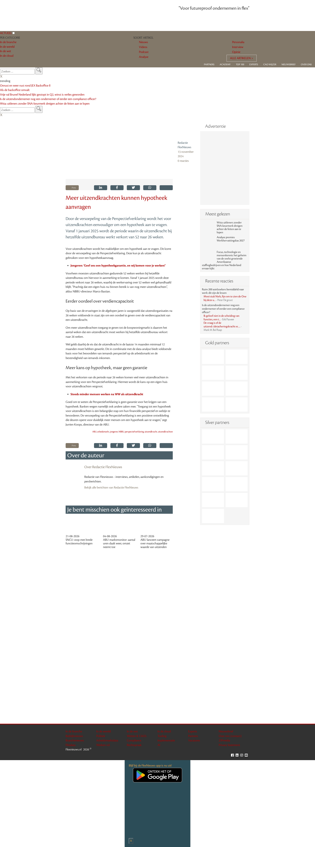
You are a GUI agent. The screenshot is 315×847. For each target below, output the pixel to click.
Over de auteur (85, 455)
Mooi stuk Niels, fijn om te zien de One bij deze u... (225, 298)
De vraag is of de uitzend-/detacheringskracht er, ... (223, 326)
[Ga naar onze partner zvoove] (237, 404)
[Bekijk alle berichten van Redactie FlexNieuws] (186, 130)
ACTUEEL (6, 33)
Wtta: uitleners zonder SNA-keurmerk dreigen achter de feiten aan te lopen (45, 104)
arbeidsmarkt (103, 431)
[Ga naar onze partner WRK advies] (213, 516)
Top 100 (240, 64)
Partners (209, 64)
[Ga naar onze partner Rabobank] (213, 484)
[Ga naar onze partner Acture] (237, 357)
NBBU (121, 431)
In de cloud (164, 731)
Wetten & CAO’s (137, 736)
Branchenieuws (75, 740)
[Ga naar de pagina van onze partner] (157, 569)
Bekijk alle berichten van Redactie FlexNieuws (111, 487)
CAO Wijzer (269, 64)
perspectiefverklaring (134, 431)
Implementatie (166, 740)
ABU (94, 431)
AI (159, 745)
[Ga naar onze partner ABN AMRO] (237, 484)
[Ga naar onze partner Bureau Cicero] (237, 388)
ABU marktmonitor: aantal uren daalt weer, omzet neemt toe (119, 543)
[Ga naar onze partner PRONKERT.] (213, 452)
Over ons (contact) (230, 736)
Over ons (306, 64)
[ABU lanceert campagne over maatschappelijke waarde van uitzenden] (156, 525)
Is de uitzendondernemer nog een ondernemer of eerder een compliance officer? (48, 99)
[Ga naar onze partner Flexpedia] (213, 388)
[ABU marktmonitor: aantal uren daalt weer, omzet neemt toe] (119, 525)
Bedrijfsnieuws (74, 736)
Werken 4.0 (103, 745)
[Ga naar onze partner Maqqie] (213, 468)
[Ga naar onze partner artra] (237, 468)
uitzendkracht (151, 431)
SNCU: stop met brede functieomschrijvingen (79, 541)
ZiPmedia (224, 740)
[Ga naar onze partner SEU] (237, 436)
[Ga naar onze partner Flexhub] (213, 436)
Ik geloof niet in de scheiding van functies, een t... (221, 317)
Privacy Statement (229, 745)
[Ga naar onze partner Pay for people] (237, 500)
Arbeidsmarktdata (107, 740)
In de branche (74, 731)
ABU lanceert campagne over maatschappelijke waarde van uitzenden (154, 543)
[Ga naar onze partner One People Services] (237, 373)
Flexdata (70, 745)
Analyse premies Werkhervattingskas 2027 (231, 239)
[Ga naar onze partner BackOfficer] (213, 373)
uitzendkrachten (165, 431)
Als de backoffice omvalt (15, 90)
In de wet (132, 731)
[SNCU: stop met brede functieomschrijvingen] (82, 525)
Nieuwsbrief (289, 64)
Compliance (134, 740)
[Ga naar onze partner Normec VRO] (237, 452)
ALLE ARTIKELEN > (241, 58)
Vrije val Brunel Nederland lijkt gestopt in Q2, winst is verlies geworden (42, 95)
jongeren (114, 431)
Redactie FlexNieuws (184, 145)
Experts (253, 64)
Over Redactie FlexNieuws (103, 467)
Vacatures (194, 740)
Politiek (100, 736)
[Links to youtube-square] (247, 755)
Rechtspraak (134, 745)
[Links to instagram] (242, 755)
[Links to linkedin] (238, 755)
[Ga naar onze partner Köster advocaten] (213, 500)
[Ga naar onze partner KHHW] (213, 404)
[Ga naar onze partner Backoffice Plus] (213, 357)
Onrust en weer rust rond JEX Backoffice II (25, 86)
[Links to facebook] (233, 755)
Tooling (162, 736)
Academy (225, 64)
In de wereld (103, 731)
